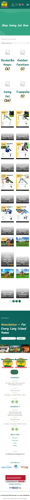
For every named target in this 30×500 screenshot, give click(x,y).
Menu (28, 4)
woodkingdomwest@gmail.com (15, 454)
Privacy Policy (13, 498)
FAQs (15, 443)
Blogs (15, 445)
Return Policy (6, 498)
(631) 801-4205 (15, 419)
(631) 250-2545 (15, 390)
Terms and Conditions (22, 498)
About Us (15, 438)
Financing (15, 440)
